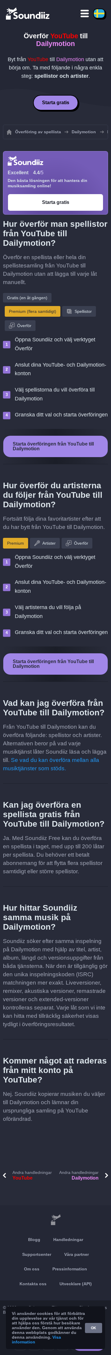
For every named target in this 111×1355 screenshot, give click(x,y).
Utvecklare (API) (75, 1283)
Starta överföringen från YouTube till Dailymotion (53, 446)
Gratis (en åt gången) (27, 297)
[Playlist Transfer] (28, 13)
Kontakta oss (33, 1283)
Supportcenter (36, 1254)
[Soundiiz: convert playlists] (55, 1220)
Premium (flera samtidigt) (32, 311)
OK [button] (93, 1328)
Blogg (34, 1239)
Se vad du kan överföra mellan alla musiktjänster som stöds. (51, 764)
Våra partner (76, 1254)
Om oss (31, 1269)
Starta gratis (55, 102)
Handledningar (68, 1239)
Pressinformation (69, 1269)
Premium (15, 543)
